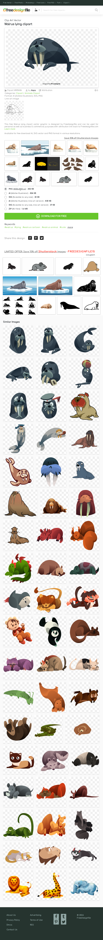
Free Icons (40, 2)
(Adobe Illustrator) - (22, 193)
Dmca (9, 925)
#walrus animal (50, 227)
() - (21, 189)
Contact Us (12, 930)
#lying (17, 227)
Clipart (66, 2)
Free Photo (19, 2)
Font (58, 2)
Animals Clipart (32, 93)
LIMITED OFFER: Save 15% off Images (35, 251)
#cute (63, 227)
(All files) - (18, 209)
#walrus (9, 227)
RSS (32, 925)
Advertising (35, 915)
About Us (11, 915)
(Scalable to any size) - (24, 197)
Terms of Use (36, 920)
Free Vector (7, 2)
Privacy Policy (13, 920)
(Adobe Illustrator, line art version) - (30, 201)
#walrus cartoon (31, 227)
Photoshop (30, 2)
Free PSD (50, 2)
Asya (33, 90)
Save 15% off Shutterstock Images (81, 138)
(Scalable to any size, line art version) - (32, 205)
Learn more (9, 129)
